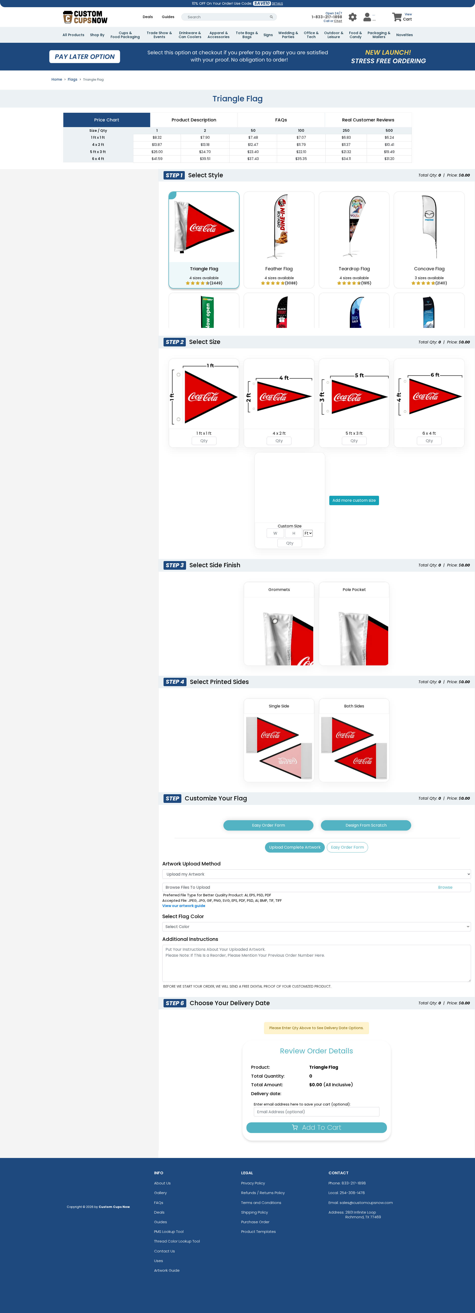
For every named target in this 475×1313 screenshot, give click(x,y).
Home (56, 79)
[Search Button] (271, 17)
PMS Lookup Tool (169, 1231)
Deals (148, 16)
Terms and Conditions (261, 1202)
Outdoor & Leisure (333, 35)
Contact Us (164, 1251)
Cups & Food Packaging (125, 35)
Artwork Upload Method (191, 863)
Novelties (404, 35)
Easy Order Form (268, 825)
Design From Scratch (366, 825)
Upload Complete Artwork (295, 847)
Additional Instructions (190, 939)
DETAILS (277, 3)
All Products (73, 35)
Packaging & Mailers (379, 35)
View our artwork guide (183, 905)
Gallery (160, 1192)
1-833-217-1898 (327, 17)
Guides (168, 16)
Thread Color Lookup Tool (177, 1241)
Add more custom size (354, 500)
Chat (338, 21)
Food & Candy (355, 35)
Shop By (97, 35)
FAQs (158, 1202)
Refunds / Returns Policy (263, 1192)
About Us (162, 1183)
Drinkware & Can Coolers (190, 35)
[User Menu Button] (352, 17)
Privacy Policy (253, 1183)
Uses (158, 1260)
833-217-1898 (354, 1183)
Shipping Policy (254, 1212)
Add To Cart (320, 1127)
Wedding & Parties (288, 35)
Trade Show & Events (159, 35)
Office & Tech (311, 35)
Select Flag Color (183, 916)
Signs (268, 35)
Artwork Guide (167, 1270)
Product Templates (258, 1231)
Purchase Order (255, 1221)
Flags (72, 79)
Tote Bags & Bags (247, 35)
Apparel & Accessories (219, 35)
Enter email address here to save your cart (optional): (302, 1104)
